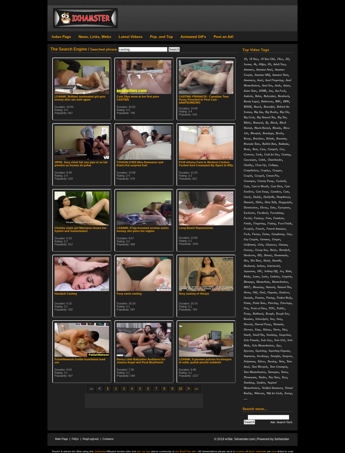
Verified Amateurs (272, 387)
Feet (268, 218)
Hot (246, 260)
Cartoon (248, 154)
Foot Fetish (284, 223)
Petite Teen (259, 302)
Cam (262, 149)
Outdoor (284, 292)
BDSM (247, 106)
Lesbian (274, 276)
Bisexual (258, 122)
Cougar (277, 170)
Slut (284, 329)
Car (282, 149)
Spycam (248, 350)
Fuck (247, 233)
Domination (251, 207)
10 (180, 389)
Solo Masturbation (263, 345)
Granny (248, 249)
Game (265, 233)
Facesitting (276, 212)
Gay (289, 233)
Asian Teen (250, 90)
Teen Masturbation (254, 371)
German (264, 239)
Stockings (262, 355)
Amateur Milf (262, 74)
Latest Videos (130, 37)
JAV (259, 271)
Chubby (248, 164)
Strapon (287, 355)
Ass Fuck (280, 90)
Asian (286, 85)
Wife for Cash (274, 393)
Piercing (273, 302)
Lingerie (286, 276)
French (260, 228)
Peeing (270, 297)
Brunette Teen (252, 143)
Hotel (266, 260)
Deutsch (248, 202)
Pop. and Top (161, 37)
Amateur (249, 69)
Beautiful (269, 106)
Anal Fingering (274, 80)
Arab (278, 85)
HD (259, 255)
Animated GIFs (193, 37)
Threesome (250, 377)
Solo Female (251, 340)
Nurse (247, 292)
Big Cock (249, 117)
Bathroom (267, 101)
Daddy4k (268, 196)
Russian (248, 318)
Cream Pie (272, 175)
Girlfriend (249, 244)
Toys (284, 377)
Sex (272, 318)
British (270, 138)
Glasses (283, 244)
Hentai (268, 255)
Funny (256, 233)
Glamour (271, 244)
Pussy (247, 313)
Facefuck (262, 212)
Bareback (283, 96)
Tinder (262, 377)
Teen (281, 361)
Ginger (276, 239)
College (272, 164)
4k (255, 64)
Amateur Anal (264, 69)
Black (273, 122)
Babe (258, 96)
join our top (143, 451)
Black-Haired (262, 127)
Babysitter (269, 96)
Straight (275, 355)
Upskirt (261, 382)
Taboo (261, 361)
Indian (261, 265)
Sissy (257, 329)
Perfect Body (284, 297)
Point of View (258, 308)
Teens (284, 371)
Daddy (257, 196)
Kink (288, 271)
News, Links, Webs (95, 37)
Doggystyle (285, 202)
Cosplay (265, 170)
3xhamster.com (244, 439)
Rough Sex (282, 313)
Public (280, 308)
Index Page (61, 37)
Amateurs (249, 80)
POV (271, 308)
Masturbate (262, 281)
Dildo (259, 202)
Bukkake (283, 143)
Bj (266, 122)
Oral (262, 292)
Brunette (281, 138)
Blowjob (255, 133)
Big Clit (284, 111)
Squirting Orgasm (279, 350)
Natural (270, 287)
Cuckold (281, 180)
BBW (286, 101)
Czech (247, 196)
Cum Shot (276, 186)
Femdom (278, 218)
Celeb (262, 159)
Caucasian (250, 159)
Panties (259, 297)
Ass (271, 90)
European (284, 207)
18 (245, 58)
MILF (247, 287)
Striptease (249, 361)
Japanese (249, 271)
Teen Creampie (278, 366)
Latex (256, 276)
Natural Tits (284, 287)
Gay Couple (251, 239)
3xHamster (281, 439)
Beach (257, 106)
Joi (281, 271)
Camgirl (272, 149)
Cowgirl (259, 175)
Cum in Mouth (260, 186)
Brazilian (258, 138)
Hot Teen (256, 260)
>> (196, 389)
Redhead (258, 313)
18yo (280, 58)
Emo (273, 207)
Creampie (249, 180)
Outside (248, 297)
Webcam (259, 393)
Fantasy (258, 218)
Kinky (247, 276)
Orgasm (272, 292)
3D (287, 58)
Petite (247, 302)
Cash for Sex (271, 154)
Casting (285, 154)
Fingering (259, 223)
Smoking (271, 334)
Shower (248, 329)
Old (255, 292)
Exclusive (249, 212)
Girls (260, 244)
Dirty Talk (270, 202)
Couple (248, 175)
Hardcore (249, 255)
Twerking (249, 382)
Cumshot (276, 191)
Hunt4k (276, 260)
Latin (265, 276)
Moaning (258, 287)
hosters (240, 451)
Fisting (271, 223)
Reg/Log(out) (91, 438)
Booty (247, 138)
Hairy (273, 249)
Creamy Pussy (265, 180)
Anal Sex (267, 85)
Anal (260, 80)
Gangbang (278, 233)
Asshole (248, 96)
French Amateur (275, 228)
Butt (255, 149)
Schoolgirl (261, 318)
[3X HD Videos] (85, 27)
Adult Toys (279, 64)
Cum (246, 186)
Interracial (273, 265)
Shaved (248, 324)
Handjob (284, 249)
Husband (249, 265)
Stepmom (249, 355)
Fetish (247, 223)
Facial (247, 218)
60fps (262, 64)
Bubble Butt (269, 143)
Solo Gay (266, 340)
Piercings (285, 302)
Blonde (277, 127)
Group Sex (261, 249)
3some (247, 64)
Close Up (260, 164)
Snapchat (284, 334)
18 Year (253, 58)
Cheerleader (275, 159)
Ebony (264, 207)
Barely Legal (251, 101)
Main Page (61, 438)
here (274, 451)
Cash (259, 154)
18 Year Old (268, 58)
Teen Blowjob (259, 366)
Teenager (273, 371)
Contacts (108, 438)
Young (288, 393)
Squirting (260, 350)
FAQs (75, 438)
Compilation (251, 170)
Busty (247, 149)
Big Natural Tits (266, 117)
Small (247, 334)
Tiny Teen (273, 377)
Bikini (247, 122)
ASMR (262, 90)
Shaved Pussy (263, 324)
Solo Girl (279, 340)
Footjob (248, 228)
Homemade (280, 255)
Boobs (279, 133)
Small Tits (258, 334)
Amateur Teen (280, 74)
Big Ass (258, 111)
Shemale (278, 324)
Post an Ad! (224, 37)
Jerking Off (270, 271)
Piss (246, 308)
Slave (276, 329)
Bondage (268, 133)
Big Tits (282, 117)
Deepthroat (283, 196)
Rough (270, 313)
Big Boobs (271, 111)
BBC (278, 101)
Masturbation (280, 281)
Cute (286, 191)
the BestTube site (185, 451)
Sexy (279, 318)
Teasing (271, 361)
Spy (278, 345)
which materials (257, 451)
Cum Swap (262, 191)
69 (269, 64)
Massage (249, 281)
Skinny (267, 329)
